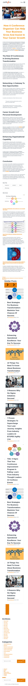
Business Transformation (8, 646)
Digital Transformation (8, 649)
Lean (5, 652)
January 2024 (6, 631)
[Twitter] (5, 677)
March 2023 (6, 637)
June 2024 (6, 623)
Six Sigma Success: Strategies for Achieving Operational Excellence (12, 278)
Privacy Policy (6, 672)
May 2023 (5, 634)
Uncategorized (6, 657)
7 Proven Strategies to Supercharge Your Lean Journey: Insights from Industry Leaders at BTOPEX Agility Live (14, 428)
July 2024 (5, 622)
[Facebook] (4, 677)
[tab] (7, 605)
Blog (5, 671)
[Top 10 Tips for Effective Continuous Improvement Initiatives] (14, 226)
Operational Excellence (8, 654)
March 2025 (6, 621)
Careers (5, 674)
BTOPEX (16, 50)
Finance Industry (7, 651)
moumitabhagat (11, 317)
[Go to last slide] (7, 285)
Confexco (14, 48)
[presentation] (15, 294)
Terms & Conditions (7, 673)
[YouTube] (3, 677)
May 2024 (5, 625)
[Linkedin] (2, 677)
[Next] (14, 285)
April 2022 (6, 638)
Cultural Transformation (8, 648)
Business (5, 645)
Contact (5, 675)
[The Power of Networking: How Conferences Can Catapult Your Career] (14, 199)
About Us (5, 668)
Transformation (6, 655)
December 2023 (7, 632)
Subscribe (20, 661)
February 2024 (6, 629)
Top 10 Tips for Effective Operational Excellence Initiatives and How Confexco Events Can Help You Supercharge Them (14, 262)
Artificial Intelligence (7, 644)
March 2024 (6, 628)
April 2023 (6, 635)
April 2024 (6, 626)
